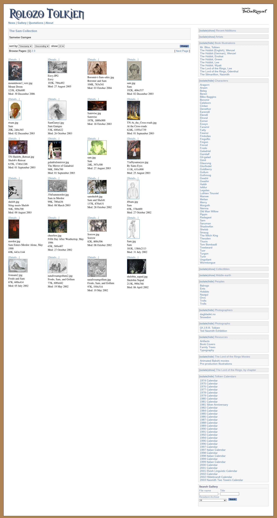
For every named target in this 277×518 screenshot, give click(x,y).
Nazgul (204, 294)
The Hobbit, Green (211, 59)
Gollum (204, 172)
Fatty (203, 129)
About (49, 22)
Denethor (205, 108)
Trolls (203, 300)
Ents (202, 288)
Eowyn (204, 123)
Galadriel (205, 151)
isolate (203, 30)
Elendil (204, 114)
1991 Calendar (209, 431)
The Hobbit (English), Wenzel (217, 50)
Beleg (203, 90)
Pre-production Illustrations (216, 363)
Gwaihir (204, 181)
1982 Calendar (209, 407)
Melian (204, 199)
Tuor (202, 250)
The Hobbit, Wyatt (210, 65)
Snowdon (205, 317)
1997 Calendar (209, 446)
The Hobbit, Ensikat (211, 56)
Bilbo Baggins (208, 96)
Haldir (203, 184)
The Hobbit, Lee (209, 62)
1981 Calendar (209, 401)
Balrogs (204, 285)
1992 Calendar (209, 434)
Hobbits (204, 291)
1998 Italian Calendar (213, 455)
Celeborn (205, 102)
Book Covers (207, 344)
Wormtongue (207, 262)
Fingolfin (205, 139)
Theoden (205, 238)
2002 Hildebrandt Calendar (216, 476)
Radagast (205, 217)
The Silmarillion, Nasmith (215, 74)
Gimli (203, 160)
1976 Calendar (209, 386)
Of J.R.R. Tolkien (210, 327)
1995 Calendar (209, 440)
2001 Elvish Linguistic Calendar (218, 470)
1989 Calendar (209, 425)
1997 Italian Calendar (213, 449)
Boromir (204, 99)
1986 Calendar (209, 416)
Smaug (204, 232)
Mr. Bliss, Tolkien (210, 47)
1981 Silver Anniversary (214, 404)
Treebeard (206, 247)
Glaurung (205, 163)
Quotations (36, 22)
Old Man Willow (209, 211)
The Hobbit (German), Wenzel (218, 53)
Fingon (204, 142)
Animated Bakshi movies (214, 360)
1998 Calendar (209, 452)
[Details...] (14, 59)
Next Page (182, 50)
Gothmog (205, 175)
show (211, 30)
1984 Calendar (209, 410)
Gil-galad (205, 157)
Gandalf (204, 154)
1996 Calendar (209, 443)
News (11, 22)
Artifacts (205, 341)
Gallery (22, 22)
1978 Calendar (209, 392)
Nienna (204, 208)
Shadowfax (206, 226)
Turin (203, 256)
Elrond (204, 117)
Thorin (204, 241)
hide (210, 42)
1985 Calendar (209, 413)
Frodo (203, 148)
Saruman (205, 223)
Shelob (204, 229)
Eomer (204, 120)
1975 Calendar (209, 383)
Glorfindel (205, 166)
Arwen (203, 87)
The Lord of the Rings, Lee (216, 68)
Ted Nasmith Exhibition (213, 330)
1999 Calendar (209, 458)
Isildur (203, 187)
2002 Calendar (209, 473)
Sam (202, 220)
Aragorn (205, 84)
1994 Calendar (209, 437)
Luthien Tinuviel (209, 193)
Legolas (204, 190)
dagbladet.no (208, 314)
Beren (203, 93)
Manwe (204, 196)
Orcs (203, 297)
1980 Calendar (209, 398)
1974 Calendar (209, 380)
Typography (207, 350)
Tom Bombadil (208, 244)
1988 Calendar (209, 422)
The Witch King (209, 235)
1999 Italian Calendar (213, 461)
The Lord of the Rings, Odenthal (219, 71)
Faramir (204, 126)
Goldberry (206, 169)
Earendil (205, 111)
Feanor (204, 132)
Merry (203, 202)
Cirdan (204, 105)
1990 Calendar (209, 428)
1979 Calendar (209, 395)
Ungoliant (205, 259)
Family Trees (207, 347)
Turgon (204, 253)
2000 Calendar (209, 464)
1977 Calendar (209, 389)
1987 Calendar (209, 419)
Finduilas (205, 136)
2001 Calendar (209, 467)
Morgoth (205, 205)
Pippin (203, 214)
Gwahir (204, 178)
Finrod (204, 145)
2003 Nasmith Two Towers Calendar (221, 479)
